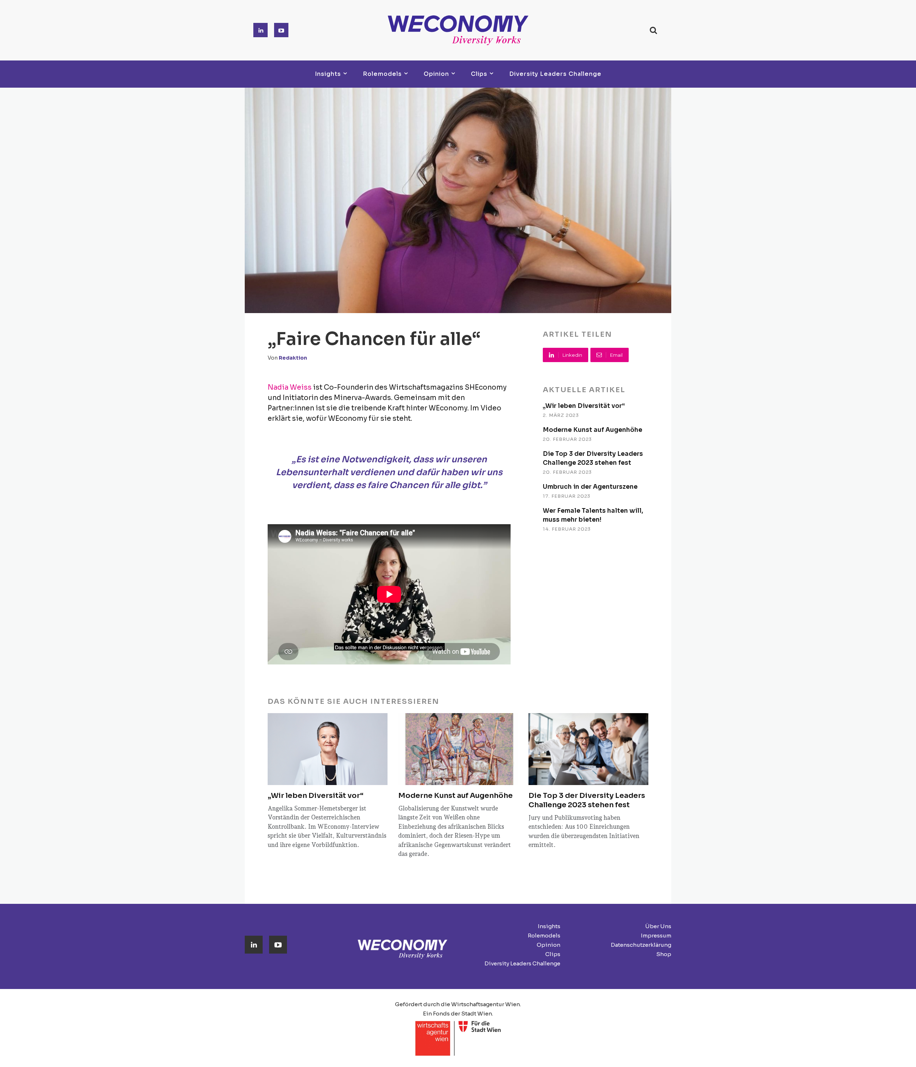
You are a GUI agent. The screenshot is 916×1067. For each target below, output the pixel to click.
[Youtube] (281, 30)
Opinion (548, 944)
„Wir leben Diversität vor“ (584, 406)
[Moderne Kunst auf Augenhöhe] (458, 749)
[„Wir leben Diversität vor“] (328, 749)
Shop (663, 954)
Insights (549, 926)
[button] (653, 30)
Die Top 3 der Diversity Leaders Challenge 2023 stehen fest (586, 800)
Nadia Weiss (290, 387)
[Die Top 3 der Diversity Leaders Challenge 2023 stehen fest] (588, 749)
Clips (552, 954)
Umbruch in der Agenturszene (590, 487)
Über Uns (658, 926)
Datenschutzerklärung (641, 944)
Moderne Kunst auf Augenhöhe (592, 430)
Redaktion (293, 358)
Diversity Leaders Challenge (522, 963)
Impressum (656, 935)
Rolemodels (544, 935)
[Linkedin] (260, 30)
